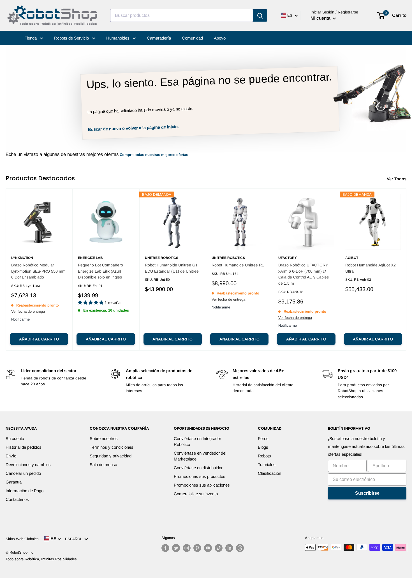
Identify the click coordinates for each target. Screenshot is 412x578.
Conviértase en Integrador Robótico (197, 441)
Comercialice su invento (196, 493)
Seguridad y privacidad (110, 455)
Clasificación (269, 473)
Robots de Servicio (72, 38)
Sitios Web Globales (22, 539)
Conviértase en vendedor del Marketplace (200, 456)
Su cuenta (15, 438)
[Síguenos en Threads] (240, 548)
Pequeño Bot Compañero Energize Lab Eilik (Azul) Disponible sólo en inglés (100, 271)
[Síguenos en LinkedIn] (229, 548)
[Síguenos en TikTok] (219, 548)
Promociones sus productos (199, 476)
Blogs (263, 447)
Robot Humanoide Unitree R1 (238, 265)
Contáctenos (17, 499)
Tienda (31, 38)
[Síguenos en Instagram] (187, 548)
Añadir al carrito (39, 339)
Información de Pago (24, 490)
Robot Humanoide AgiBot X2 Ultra (370, 268)
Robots (264, 455)
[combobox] (181, 15)
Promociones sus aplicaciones (202, 485)
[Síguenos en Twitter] (176, 548)
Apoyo (220, 38)
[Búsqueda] (260, 15)
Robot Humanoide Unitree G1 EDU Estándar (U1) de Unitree (172, 268)
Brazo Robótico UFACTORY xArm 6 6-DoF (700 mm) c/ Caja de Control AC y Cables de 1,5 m (303, 274)
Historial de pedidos (23, 447)
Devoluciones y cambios (28, 464)
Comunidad (192, 38)
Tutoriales (267, 464)
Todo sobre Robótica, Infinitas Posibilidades (41, 559)
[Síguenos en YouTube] (208, 548)
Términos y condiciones (111, 447)
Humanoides (118, 38)
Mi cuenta (321, 18)
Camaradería (159, 38)
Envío (11, 455)
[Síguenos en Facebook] (165, 548)
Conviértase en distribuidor (198, 467)
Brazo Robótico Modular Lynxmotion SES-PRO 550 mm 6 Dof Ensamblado (38, 271)
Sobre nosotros (104, 438)
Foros (263, 438)
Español (74, 539)
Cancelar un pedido (23, 473)
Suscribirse (367, 493)
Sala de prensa (103, 464)
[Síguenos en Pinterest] (197, 548)
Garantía (14, 482)
